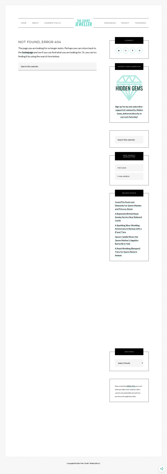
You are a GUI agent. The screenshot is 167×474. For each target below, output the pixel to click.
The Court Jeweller (83, 23)
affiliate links (131, 386)
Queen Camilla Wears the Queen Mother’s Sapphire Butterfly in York (126, 240)
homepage (27, 52)
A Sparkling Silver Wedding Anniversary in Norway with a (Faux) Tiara (128, 228)
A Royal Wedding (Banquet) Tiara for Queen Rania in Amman (127, 252)
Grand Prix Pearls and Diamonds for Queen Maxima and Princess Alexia (128, 205)
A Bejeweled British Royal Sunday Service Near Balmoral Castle (128, 217)
